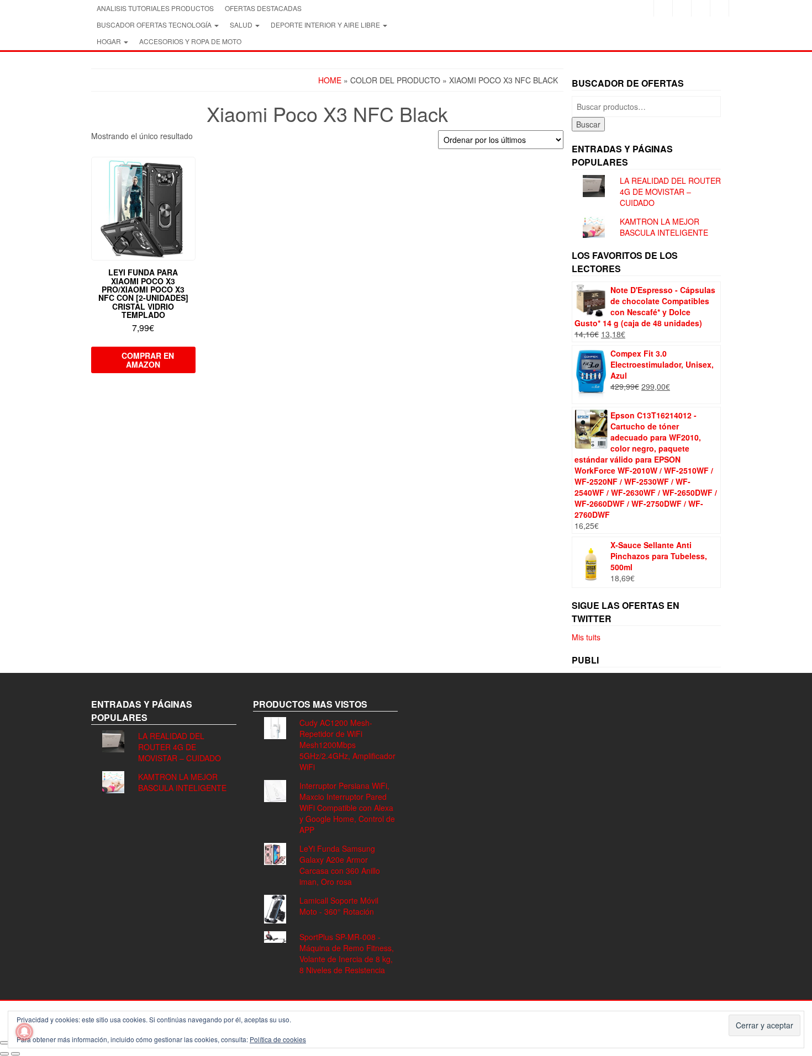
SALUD (242, 24)
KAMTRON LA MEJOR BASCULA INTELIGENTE (664, 227)
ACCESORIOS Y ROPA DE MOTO (190, 41)
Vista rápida (190, 173)
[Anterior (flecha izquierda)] (4, 1053)
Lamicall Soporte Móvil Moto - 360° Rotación (338, 906)
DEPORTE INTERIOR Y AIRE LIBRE (326, 24)
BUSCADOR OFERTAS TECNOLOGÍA (155, 24)
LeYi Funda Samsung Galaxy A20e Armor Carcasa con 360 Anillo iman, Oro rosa (339, 865)
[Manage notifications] (24, 1032)
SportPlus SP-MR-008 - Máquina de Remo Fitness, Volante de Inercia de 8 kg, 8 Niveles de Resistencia (346, 953)
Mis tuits (586, 637)
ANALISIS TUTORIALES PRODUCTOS (155, 8)
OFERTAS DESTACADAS (263, 8)
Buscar (588, 124)
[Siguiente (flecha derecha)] (15, 1053)
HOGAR (110, 41)
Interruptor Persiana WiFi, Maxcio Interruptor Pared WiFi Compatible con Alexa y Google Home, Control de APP (347, 807)
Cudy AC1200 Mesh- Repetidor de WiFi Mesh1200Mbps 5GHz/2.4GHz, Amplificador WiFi (347, 744)
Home (329, 80)
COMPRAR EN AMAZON (148, 360)
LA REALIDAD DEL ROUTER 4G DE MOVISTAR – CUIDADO (670, 191)
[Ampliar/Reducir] (4, 1042)
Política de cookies (278, 1039)
